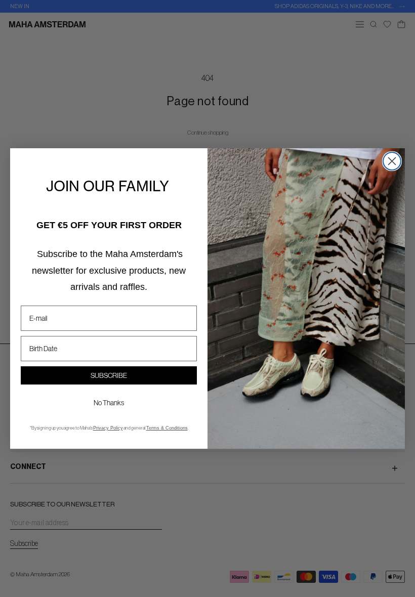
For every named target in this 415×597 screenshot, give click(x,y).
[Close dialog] (392, 161)
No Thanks (109, 402)
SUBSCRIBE (109, 375)
